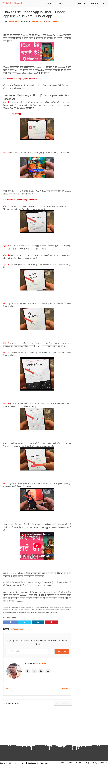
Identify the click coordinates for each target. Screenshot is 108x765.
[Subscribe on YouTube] (48, 671)
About (62, 763)
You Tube (78, 763)
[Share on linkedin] (38, 622)
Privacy (94, 763)
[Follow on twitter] (34, 671)
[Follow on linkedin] (41, 671)
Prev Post (10, 692)
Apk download (53, 21)
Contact (69, 763)
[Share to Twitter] (24, 622)
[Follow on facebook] (27, 671)
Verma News (41, 664)
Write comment (63, 703)
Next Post (64, 692)
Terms (102, 763)
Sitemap (86, 763)
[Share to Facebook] (10, 622)
